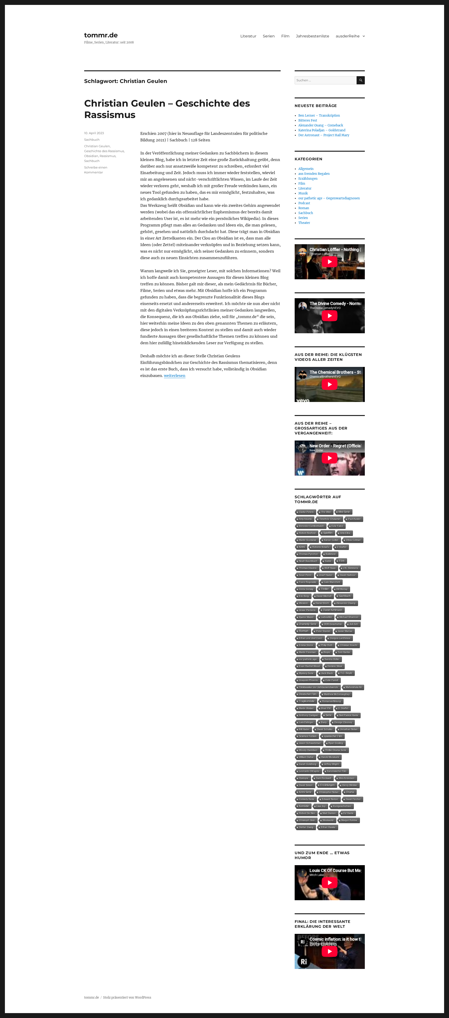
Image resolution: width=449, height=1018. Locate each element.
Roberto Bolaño (321, 547)
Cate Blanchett (332, 582)
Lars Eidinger (306, 722)
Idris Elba (345, 533)
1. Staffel (343, 708)
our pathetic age (308, 659)
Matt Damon (329, 813)
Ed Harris (348, 813)
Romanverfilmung (331, 701)
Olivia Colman (353, 540)
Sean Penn (305, 575)
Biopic (327, 652)
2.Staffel (341, 547)
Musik (303, 193)
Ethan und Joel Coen (310, 638)
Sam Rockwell (323, 778)
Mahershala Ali (354, 687)
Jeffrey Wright (331, 764)
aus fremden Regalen (314, 174)
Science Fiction (307, 736)
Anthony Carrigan (308, 715)
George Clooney (343, 722)
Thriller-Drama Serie (335, 750)
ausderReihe (348, 36)
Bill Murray (342, 589)
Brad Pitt (326, 708)
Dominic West (335, 666)
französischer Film (336, 771)
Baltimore (331, 554)
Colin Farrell (332, 680)
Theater (304, 223)
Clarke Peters (306, 512)
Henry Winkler (349, 785)
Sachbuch (92, 139)
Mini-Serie (344, 511)
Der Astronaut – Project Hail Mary (323, 135)
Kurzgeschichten (342, 806)
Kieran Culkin (331, 540)
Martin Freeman (307, 652)
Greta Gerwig (306, 589)
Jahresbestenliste (312, 36)
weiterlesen (174, 375)
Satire (328, 561)
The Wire (326, 512)
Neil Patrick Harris (348, 715)
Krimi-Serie (305, 792)
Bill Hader (304, 729)
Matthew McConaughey (337, 694)
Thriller (325, 589)
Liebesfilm (326, 617)
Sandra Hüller (332, 659)
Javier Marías (345, 631)
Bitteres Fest (307, 120)
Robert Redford (307, 533)
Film (285, 36)
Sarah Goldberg (307, 764)
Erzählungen (308, 179)
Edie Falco (337, 526)
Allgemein (306, 169)
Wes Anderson (347, 778)
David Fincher (353, 799)
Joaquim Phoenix (308, 680)
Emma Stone (306, 645)
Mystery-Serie (306, 673)
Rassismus (108, 156)
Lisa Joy (321, 806)
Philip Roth (327, 645)
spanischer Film (333, 736)
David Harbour (347, 575)
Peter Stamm (323, 631)
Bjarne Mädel (306, 617)
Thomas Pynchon (308, 554)
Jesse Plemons (307, 610)
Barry (324, 722)
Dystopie (303, 778)
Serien (269, 36)
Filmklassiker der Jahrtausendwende (318, 687)
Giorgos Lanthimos (340, 638)
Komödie (304, 806)
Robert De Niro (307, 813)
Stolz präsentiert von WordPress (127, 998)
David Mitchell (324, 596)
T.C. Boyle (346, 673)
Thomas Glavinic (308, 568)
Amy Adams (305, 519)
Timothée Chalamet (329, 519)
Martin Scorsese (307, 540)
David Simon (306, 785)
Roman (303, 208)
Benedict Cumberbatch (311, 526)
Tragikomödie (307, 701)
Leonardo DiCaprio (309, 771)
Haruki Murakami (330, 757)
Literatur (248, 36)
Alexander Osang (346, 603)
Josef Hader (325, 575)
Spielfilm (328, 532)
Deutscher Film (307, 694)
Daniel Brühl (322, 603)
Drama (350, 792)
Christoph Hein (307, 820)
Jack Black (327, 673)
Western (303, 603)
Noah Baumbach (308, 561)
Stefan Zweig (306, 827)
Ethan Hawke (328, 827)
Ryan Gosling (336, 743)
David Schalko (325, 729)
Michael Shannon (349, 617)
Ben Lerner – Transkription (319, 116)
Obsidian (91, 156)
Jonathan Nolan (349, 729)
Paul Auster (354, 519)
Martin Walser (306, 708)
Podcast (304, 203)
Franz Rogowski (307, 582)
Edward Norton (330, 799)
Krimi (302, 546)
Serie (329, 715)
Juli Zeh (354, 624)
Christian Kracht (348, 645)
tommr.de (101, 35)
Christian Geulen (97, 146)
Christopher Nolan (329, 792)
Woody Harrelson (308, 750)
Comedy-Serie (306, 799)
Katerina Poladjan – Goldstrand (321, 130)
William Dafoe (306, 757)
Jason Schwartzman (310, 743)
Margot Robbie (349, 820)
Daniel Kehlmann (332, 610)
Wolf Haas (330, 568)
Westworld (328, 820)
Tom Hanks (344, 652)
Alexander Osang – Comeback (320, 125)
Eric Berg (304, 596)
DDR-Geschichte (333, 624)
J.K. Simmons (350, 568)
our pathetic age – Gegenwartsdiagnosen (329, 198)
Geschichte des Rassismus (104, 151)
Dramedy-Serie (307, 624)
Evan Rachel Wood (309, 666)
